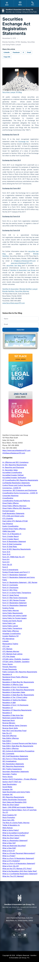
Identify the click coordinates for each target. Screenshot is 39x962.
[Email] (19, 935)
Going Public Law (9, 623)
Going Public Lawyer (10, 626)
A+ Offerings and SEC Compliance (15, 462)
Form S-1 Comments (10, 585)
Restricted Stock (8, 720)
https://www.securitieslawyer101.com (16, 450)
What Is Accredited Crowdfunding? (15, 833)
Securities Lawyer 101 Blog (12, 92)
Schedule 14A (7, 789)
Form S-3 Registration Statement (14, 605)
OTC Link (5, 646)
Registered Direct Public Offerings (15, 677)
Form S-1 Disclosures (10, 587)
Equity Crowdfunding (10, 526)
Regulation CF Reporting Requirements (16, 710)
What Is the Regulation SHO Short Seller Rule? (19, 871)
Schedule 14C (7, 794)
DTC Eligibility (7, 518)
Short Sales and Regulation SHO (14, 802)
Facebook (16, 52)
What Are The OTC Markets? (13, 876)
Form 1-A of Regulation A (11, 534)
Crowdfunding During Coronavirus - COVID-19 (20, 493)
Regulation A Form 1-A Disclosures (15, 687)
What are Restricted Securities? (14, 846)
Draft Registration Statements (13, 513)
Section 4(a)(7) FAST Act (11, 782)
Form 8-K (6, 562)
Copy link (7, 57)
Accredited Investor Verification (14, 478)
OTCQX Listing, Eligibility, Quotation (15, 662)
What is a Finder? (8, 856)
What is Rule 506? (9, 848)
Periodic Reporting (9, 667)
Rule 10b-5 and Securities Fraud (14, 731)
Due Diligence (7, 524)
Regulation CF (7, 708)
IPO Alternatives (8, 639)
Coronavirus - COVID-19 (11, 488)
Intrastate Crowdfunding (11, 634)
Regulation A (7, 674)
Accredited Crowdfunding (12, 472)
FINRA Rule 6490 (8, 531)
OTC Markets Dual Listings (12, 654)
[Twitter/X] (14, 935)
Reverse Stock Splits (10, 728)
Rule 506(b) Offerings (10, 738)
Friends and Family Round (12, 621)
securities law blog (14, 265)
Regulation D (7, 713)
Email (29, 52)
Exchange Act (23, 141)
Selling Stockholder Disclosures (14, 800)
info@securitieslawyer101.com (25, 261)
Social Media (7, 787)
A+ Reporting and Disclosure (13, 467)
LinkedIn (7, 52)
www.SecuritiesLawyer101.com (13, 303)
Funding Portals (8, 608)
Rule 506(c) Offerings (10, 748)
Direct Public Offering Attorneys (14, 506)
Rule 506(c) (6, 741)
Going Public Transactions (12, 628)
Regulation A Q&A (9, 703)
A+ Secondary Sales (10, 470)
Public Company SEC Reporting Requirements (19, 672)
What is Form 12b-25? (10, 866)
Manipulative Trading (10, 644)
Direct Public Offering (10, 503)
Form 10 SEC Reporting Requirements (16, 549)
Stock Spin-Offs (8, 820)
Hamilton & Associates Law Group (22, 270)
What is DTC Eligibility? (11, 861)
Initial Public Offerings (10, 631)
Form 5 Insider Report (10, 539)
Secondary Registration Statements (15, 771)
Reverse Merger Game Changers (14, 725)
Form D (5, 567)
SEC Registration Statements (13, 764)
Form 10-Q (6, 554)
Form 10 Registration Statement (14, 541)
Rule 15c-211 (7, 733)
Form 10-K (6, 552)
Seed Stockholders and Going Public (16, 792)
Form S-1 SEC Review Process (13, 600)
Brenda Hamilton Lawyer (29, 289)
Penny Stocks (7, 664)
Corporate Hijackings (10, 496)
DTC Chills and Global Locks (13, 516)
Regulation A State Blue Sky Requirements (18, 682)
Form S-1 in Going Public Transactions (16, 593)
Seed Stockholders (9, 784)
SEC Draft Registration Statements (15, 756)
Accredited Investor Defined (13, 475)
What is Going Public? (10, 830)
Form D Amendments (10, 570)
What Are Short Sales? (10, 805)
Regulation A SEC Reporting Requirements (18, 690)
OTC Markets (7, 649)
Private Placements (9, 669)
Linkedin (5, 641)
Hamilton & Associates (10, 289)
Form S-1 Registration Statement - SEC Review (19, 582)
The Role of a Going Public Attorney (16, 823)
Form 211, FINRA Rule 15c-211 (13, 557)
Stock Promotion (8, 817)
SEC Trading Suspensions (12, 769)
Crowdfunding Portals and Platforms (16, 501)
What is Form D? (8, 851)
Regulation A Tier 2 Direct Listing (14, 697)
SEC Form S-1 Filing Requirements (15, 759)
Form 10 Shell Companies (12, 544)
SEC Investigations (9, 761)
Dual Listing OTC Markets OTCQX (15, 521)
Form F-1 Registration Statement (14, 575)
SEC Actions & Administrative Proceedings (18, 751)
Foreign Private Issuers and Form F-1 (16, 572)
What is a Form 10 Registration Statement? (18, 858)
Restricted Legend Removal (12, 718)
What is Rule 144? (9, 843)
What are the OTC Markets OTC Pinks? (17, 869)
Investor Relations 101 (10, 636)
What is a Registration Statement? (15, 840)
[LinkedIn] (25, 935)
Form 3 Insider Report (10, 536)
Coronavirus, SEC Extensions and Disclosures (19, 490)
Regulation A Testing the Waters (14, 700)
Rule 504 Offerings (9, 736)
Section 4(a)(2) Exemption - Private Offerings (19, 779)
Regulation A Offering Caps (12, 685)
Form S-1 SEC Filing (9, 590)
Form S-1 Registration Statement (14, 603)
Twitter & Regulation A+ (11, 825)
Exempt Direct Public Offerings (14, 529)
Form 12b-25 (7, 565)
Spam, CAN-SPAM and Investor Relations (17, 807)
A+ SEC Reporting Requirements (14, 465)
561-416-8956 (19, 929)
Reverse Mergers (8, 723)
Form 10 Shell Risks (9, 547)
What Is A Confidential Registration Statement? (19, 874)
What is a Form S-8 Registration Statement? (18, 863)
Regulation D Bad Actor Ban (12, 715)
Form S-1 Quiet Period (10, 595)
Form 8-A (5, 559)
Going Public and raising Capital (14, 616)
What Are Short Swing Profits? (13, 835)
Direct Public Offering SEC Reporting (16, 508)
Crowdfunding (7, 498)
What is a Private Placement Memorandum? (18, 853)
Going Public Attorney (10, 610)
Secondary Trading (9, 774)
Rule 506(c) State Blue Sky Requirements (17, 746)
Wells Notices (7, 828)
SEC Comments (8, 754)
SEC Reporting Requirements (13, 766)
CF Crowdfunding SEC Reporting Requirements (20, 480)
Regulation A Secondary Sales (13, 692)
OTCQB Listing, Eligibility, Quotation (15, 659)
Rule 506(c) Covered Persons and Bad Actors (19, 743)
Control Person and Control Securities (16, 485)
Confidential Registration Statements (16, 483)
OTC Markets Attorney (10, 651)
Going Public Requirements (12, 613)
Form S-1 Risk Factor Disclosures (14, 598)
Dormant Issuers (8, 511)
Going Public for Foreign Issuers (14, 618)
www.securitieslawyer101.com (21, 263)
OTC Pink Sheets (8, 656)
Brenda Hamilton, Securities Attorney (15, 291)
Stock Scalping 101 (9, 815)
